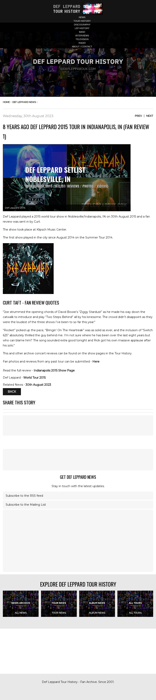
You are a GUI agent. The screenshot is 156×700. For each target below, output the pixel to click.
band (82, 32)
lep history (82, 28)
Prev (138, 115)
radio (82, 43)
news (82, 17)
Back (12, 392)
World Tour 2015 (34, 377)
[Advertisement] (78, 425)
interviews (82, 35)
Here (96, 361)
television (82, 39)
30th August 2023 (38, 384)
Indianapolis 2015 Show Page (54, 370)
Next (149, 115)
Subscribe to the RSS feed (24, 496)
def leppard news (24, 102)
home (6, 102)
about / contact (82, 46)
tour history (82, 21)
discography (82, 24)
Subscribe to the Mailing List (26, 504)
